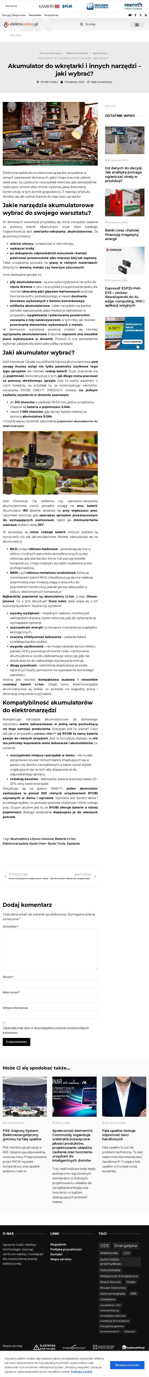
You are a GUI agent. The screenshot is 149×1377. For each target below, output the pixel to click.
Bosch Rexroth (110, 1282)
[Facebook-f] (135, 15)
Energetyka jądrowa (112, 1326)
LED (127, 1253)
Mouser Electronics (113, 1287)
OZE (104, 1245)
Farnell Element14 (109, 1331)
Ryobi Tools (56, 843)
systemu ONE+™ (45, 733)
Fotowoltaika (110, 1270)
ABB (133, 1293)
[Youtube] (130, 15)
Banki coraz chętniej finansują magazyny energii (122, 234)
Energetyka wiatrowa (112, 1315)
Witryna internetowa (15, 1008)
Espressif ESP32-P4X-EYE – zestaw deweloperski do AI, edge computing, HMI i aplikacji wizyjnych (124, 296)
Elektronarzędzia (15, 843)
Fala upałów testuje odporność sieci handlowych (119, 1135)
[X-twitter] (140, 15)
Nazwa (8, 977)
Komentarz (11, 926)
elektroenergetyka (112, 1293)
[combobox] (103, 24)
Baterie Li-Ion (65, 839)
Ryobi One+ (38, 843)
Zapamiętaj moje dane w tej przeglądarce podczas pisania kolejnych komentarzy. (46, 1030)
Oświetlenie (107, 1299)
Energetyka (125, 1245)
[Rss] (146, 15)
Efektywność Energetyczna (119, 1276)
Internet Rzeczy (109, 1310)
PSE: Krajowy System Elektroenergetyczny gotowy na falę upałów (22, 1135)
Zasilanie (73, 843)
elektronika (109, 1253)
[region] (74, 1364)
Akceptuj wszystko (127, 1365)
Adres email (11, 992)
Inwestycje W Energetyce (114, 1321)
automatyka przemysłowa (110, 1262)
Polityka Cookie (81, 1371)
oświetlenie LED (110, 1305)
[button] (137, 25)
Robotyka (129, 1331)
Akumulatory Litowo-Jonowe (32, 839)
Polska (130, 1282)
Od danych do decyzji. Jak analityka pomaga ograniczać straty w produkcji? (123, 174)
